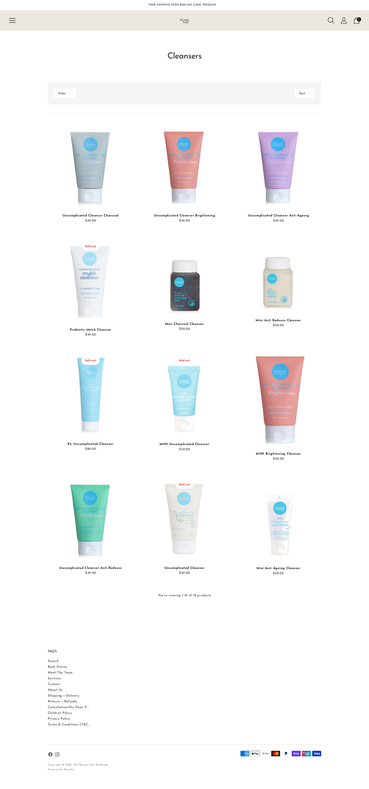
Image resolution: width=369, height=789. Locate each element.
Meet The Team (60, 672)
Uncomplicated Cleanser (184, 568)
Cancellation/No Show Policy (71, 707)
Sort (302, 93)
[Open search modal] (331, 20)
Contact (54, 684)
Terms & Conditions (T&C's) (70, 724)
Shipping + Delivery (63, 695)
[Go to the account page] (344, 20)
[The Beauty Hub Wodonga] (184, 20)
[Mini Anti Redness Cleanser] (278, 274)
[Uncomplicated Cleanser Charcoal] (90, 164)
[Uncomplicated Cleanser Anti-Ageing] (278, 164)
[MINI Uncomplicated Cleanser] (184, 393)
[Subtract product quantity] (64, 221)
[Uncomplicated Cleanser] (184, 517)
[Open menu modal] (12, 20)
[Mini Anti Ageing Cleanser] (278, 517)
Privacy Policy (59, 718)
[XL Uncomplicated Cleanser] (90, 393)
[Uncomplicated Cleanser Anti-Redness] (90, 517)
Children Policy (60, 713)
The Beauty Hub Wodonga (90, 765)
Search (53, 661)
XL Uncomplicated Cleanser (90, 444)
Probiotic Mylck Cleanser (90, 330)
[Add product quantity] (51, 221)
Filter (62, 93)
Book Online (57, 667)
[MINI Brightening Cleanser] (278, 398)
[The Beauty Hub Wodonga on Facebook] (50, 755)
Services (54, 678)
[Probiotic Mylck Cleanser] (90, 278)
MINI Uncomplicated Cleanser (184, 444)
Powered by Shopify (61, 769)
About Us (55, 690)
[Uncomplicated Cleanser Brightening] (184, 164)
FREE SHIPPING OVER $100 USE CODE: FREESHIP (182, 5)
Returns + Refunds (62, 701)
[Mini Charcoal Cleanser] (184, 276)
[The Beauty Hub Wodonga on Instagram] (57, 755)
